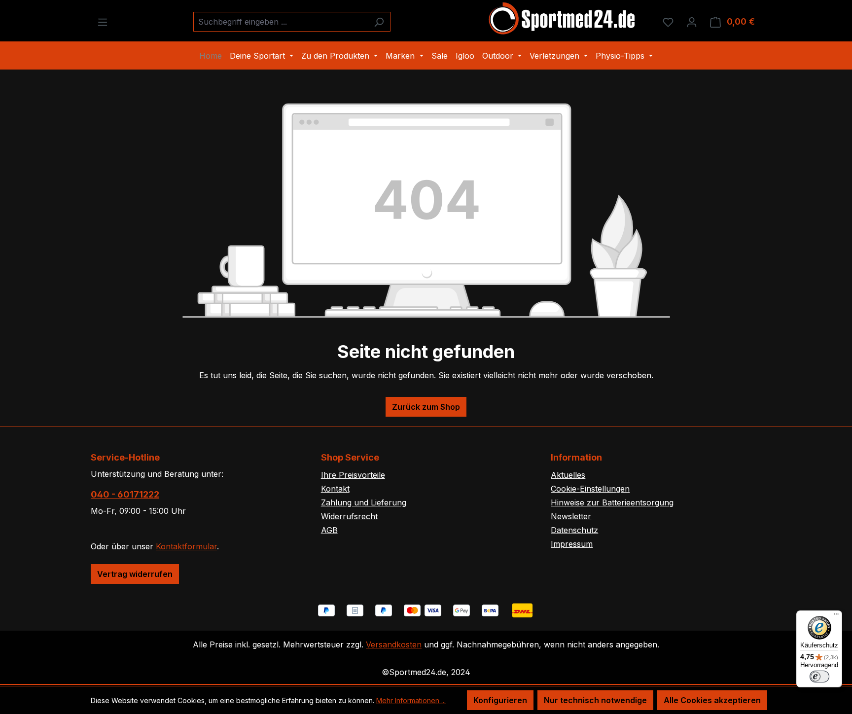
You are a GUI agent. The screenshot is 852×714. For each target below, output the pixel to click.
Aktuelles (568, 475)
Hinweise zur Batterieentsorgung (612, 502)
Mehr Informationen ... (411, 700)
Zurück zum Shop (426, 407)
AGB (329, 530)
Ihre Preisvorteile (353, 475)
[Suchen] (378, 22)
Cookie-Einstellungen (590, 489)
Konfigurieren (500, 700)
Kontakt (335, 489)
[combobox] (280, 22)
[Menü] (102, 22)
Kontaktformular (186, 546)
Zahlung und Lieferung (363, 502)
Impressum (572, 544)
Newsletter (571, 516)
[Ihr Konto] (692, 22)
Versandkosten (394, 644)
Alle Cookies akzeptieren (712, 700)
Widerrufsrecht (349, 516)
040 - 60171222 (125, 494)
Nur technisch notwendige (595, 700)
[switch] (819, 676)
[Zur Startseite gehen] (563, 19)
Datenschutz (574, 530)
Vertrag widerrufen (135, 574)
